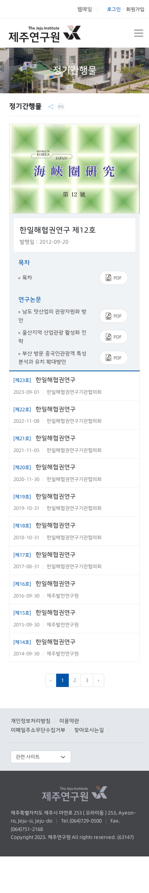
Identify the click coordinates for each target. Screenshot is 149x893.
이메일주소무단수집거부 (38, 730)
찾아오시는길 (89, 730)
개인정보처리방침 (30, 721)
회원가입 (135, 9)
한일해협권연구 (44, 379)
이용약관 (69, 721)
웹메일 (84, 9)
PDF (117, 278)
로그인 (114, 9)
